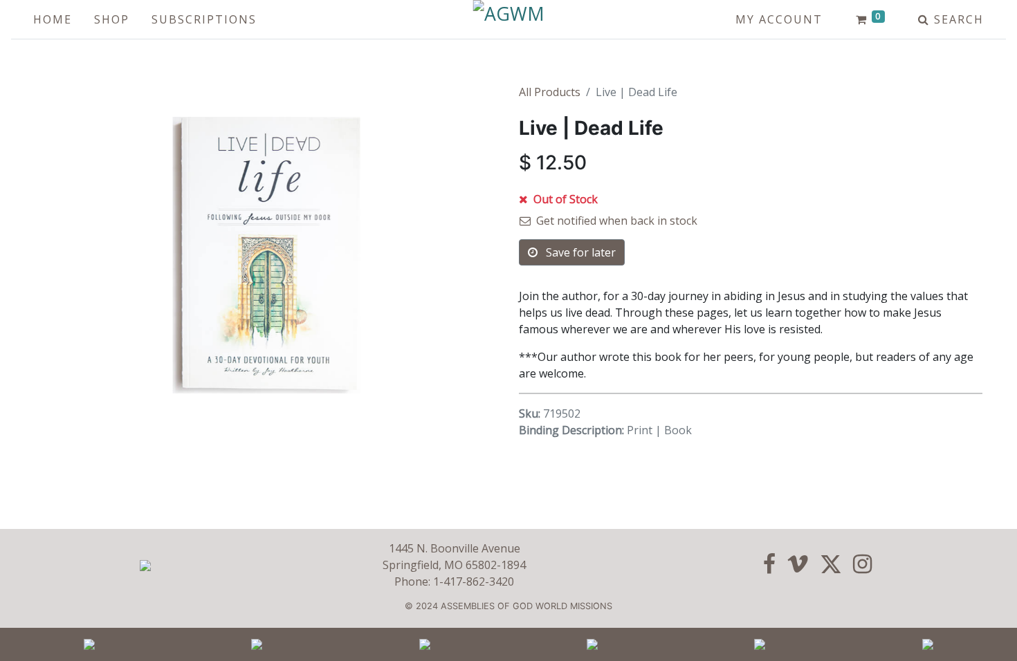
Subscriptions (204, 19)
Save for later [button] (579, 252)
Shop (111, 19)
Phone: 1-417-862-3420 (454, 581)
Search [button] (957, 19)
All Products (549, 92)
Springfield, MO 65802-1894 (454, 564)
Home (52, 19)
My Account (779, 19)
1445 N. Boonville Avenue (454, 548)
